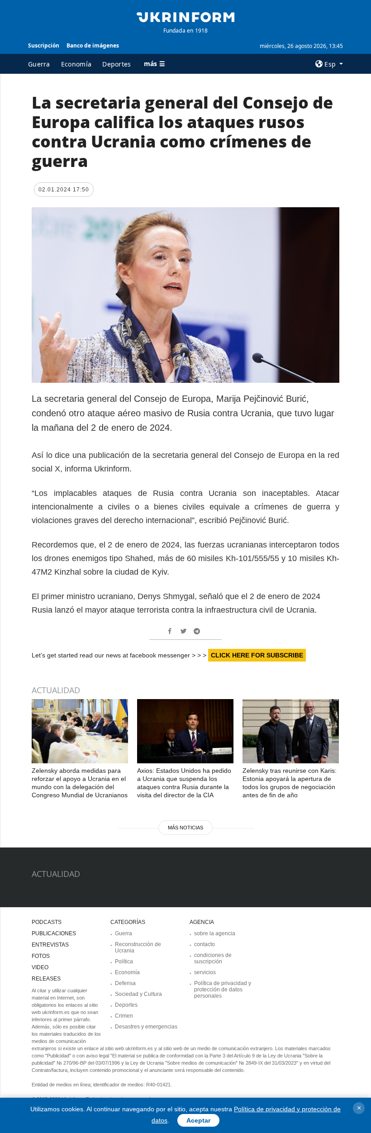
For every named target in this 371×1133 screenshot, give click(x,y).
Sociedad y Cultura (138, 994)
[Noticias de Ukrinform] (185, 16)
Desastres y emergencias (146, 1027)
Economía (76, 64)
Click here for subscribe (257, 655)
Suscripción (43, 45)
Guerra (39, 64)
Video (40, 967)
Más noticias (185, 827)
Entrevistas (50, 945)
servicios (205, 972)
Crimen (124, 1016)
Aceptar (198, 1120)
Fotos (41, 956)
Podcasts (47, 922)
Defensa (125, 983)
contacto (204, 944)
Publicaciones (54, 933)
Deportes (116, 64)
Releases (46, 979)
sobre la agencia (214, 933)
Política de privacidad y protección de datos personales (222, 989)
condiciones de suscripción (213, 958)
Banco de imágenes (93, 45)
